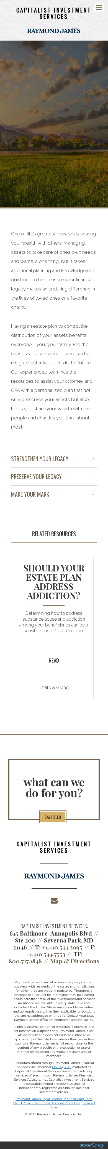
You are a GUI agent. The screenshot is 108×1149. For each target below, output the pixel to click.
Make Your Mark (30, 494)
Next (95, 632)
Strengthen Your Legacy (39, 458)
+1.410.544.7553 (45, 954)
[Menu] (95, 7)
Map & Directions (74, 961)
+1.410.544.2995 (62, 947)
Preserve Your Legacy (36, 476)
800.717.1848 (25, 961)
